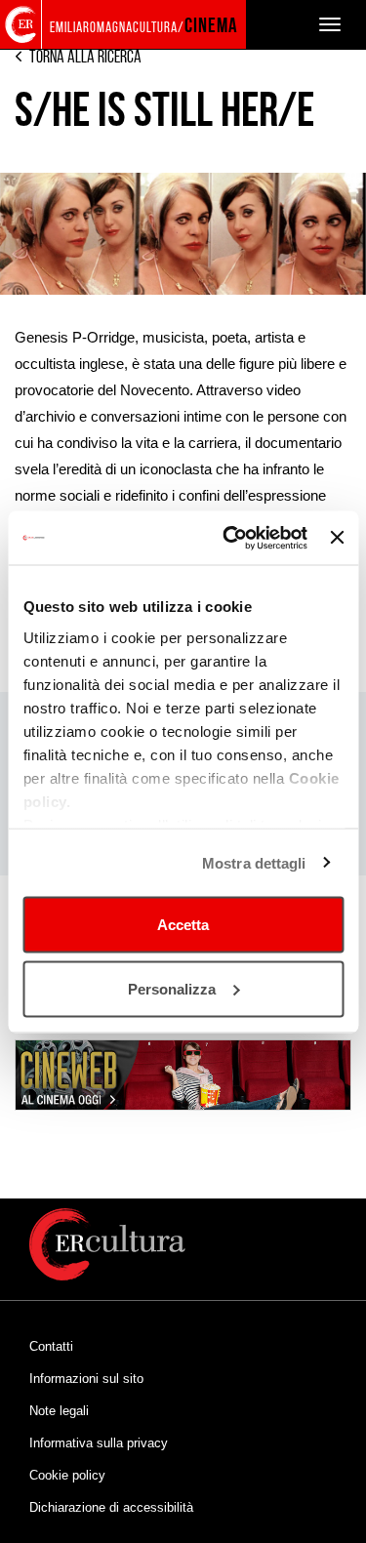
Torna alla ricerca (85, 56)
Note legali (59, 1410)
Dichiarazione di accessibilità (111, 1507)
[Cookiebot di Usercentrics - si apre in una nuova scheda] (229, 537)
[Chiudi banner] (337, 538)
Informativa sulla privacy (98, 1443)
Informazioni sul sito (86, 1378)
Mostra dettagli (254, 862)
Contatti (51, 1346)
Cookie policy (67, 1475)
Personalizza (172, 988)
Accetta (183, 924)
